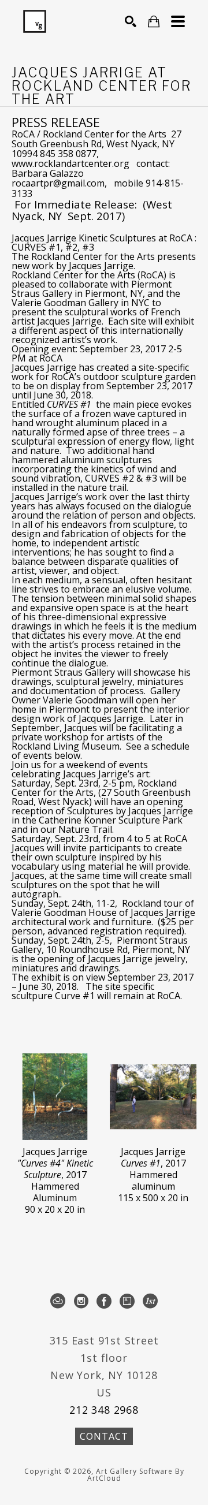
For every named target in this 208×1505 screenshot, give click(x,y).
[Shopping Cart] (153, 21)
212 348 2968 (104, 1410)
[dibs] (150, 1301)
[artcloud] (57, 1301)
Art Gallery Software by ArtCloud (135, 1474)
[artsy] (127, 1301)
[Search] (130, 21)
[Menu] (178, 21)
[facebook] (104, 1301)
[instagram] (80, 1301)
